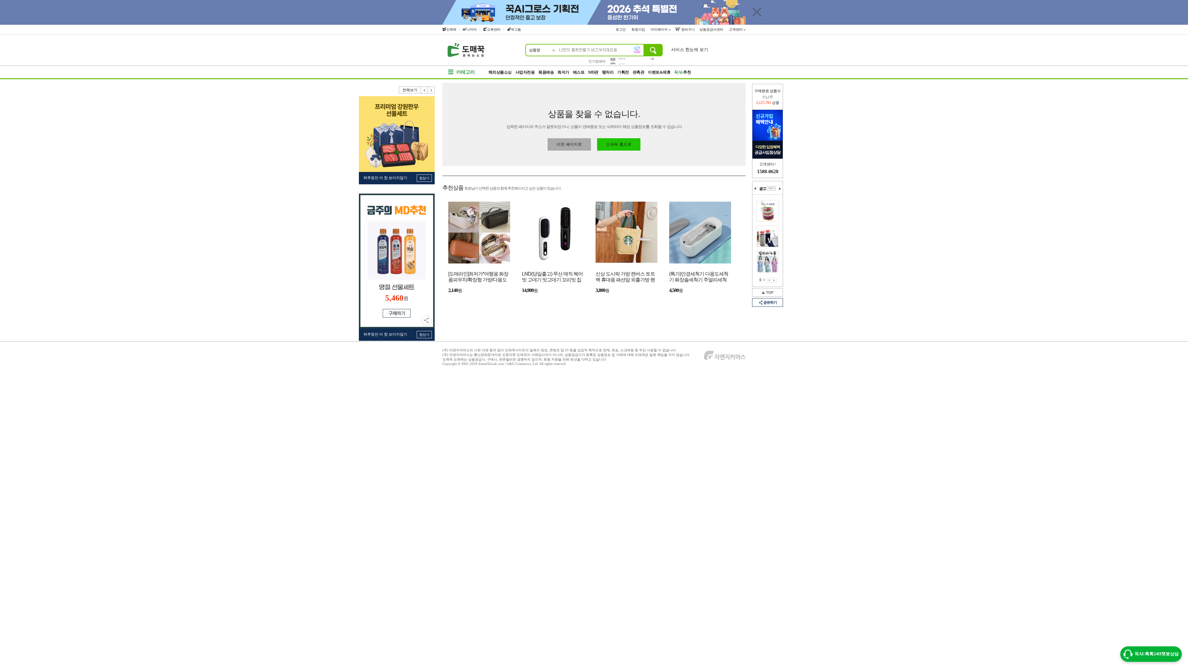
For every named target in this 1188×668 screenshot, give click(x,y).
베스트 (579, 72)
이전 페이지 (769, 280)
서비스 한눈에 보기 (689, 49)
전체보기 (409, 90)
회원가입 (638, 29)
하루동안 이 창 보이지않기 (385, 178)
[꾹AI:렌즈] (637, 50)
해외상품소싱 (500, 72)
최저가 (563, 72)
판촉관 (638, 72)
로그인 (621, 29)
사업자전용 (525, 72)
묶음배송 (546, 72)
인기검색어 (596, 61)
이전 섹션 (755, 188)
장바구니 (687, 29)
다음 (431, 90)
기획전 (623, 72)
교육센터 (494, 29)
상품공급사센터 (711, 29)
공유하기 (427, 320)
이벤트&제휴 (659, 72)
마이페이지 (660, 29)
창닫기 (424, 178)
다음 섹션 (780, 188)
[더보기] (771, 188)
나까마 (472, 29)
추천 (682, 72)
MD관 (593, 72)
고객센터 (736, 29)
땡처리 (608, 72)
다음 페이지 (774, 280)
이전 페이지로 (569, 144)
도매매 (451, 29)
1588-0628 (767, 171)
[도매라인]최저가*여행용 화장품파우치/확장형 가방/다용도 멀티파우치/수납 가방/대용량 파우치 (478, 277)
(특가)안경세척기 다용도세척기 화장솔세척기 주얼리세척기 (698, 277)
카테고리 (465, 72)
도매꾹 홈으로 (618, 144)
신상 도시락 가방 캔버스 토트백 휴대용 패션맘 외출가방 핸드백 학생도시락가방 (625, 277)
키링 (621, 61)
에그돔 (516, 29)
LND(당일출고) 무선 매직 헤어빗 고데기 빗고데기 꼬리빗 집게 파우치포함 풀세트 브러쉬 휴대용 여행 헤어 (552, 277)
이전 (424, 90)
